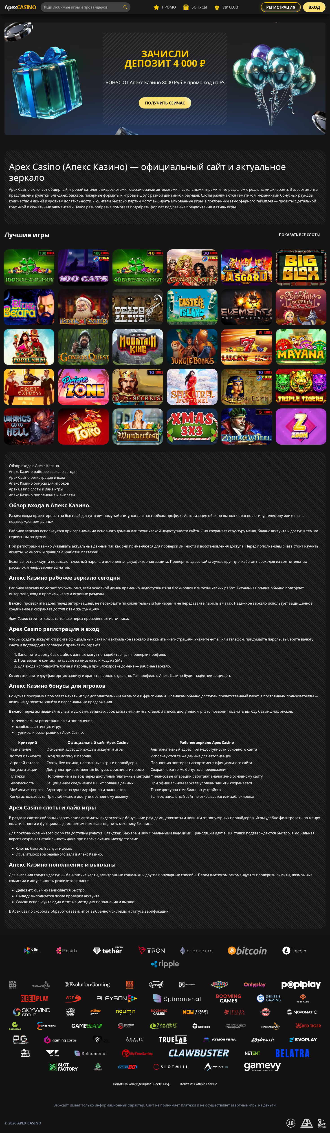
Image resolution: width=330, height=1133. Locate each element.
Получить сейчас (165, 103)
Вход (314, 7)
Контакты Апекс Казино (198, 1084)
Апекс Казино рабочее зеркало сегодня (44, 471)
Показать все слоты (299, 234)
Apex (20, 7)
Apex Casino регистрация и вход (37, 477)
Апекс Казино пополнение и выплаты (42, 494)
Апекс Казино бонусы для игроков (39, 483)
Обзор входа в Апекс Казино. (34, 465)
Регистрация (280, 7)
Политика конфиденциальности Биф (141, 1084)
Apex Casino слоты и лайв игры (36, 489)
